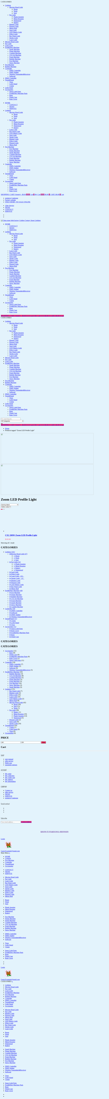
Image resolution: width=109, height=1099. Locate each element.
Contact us (8, 790)
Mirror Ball (13, 28)
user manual (9, 759)
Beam (16, 9)
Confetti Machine (15, 53)
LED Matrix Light (15, 32)
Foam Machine (14, 57)
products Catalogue (11, 198)
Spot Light (12, 30)
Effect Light (13, 34)
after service (9, 761)
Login (3, 839)
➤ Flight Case (14, 637)
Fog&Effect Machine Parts (18, 93)
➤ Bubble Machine (15, 597)
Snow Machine (14, 63)
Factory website (10, 200)
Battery (16, 23)
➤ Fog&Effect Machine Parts (19, 633)
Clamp (11, 86)
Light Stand (13, 84)
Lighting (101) (10, 552)
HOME (7, 103)
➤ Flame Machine (15, 595)
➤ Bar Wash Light (15, 587)
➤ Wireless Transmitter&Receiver (20, 617)
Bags (11, 95)
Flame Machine (14, 51)
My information (10, 781)
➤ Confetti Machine (16, 607)
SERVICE (12, 108)
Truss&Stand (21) (11, 619)
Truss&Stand (9, 80)
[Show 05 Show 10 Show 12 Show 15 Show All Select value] (6, 507)
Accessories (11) (10, 627)
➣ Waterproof (18, 570)
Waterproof (17, 21)
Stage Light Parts (15, 91)
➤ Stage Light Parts (16, 629)
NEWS (11, 107)
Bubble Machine (15, 59)
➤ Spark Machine (15, 603)
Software (12, 76)
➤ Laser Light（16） (16, 576)
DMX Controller (15, 70)
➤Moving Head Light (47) (18, 554)
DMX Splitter (14, 72)
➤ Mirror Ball (14, 589)
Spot (15, 13)
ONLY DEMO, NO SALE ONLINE (17, 202)
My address (9, 779)
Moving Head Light (16, 7)
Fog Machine (13, 61)
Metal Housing (19, 19)
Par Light (12, 15)
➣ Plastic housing (20, 564)
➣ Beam (16, 556)
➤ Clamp (12, 621)
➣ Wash (16, 558)
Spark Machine (14, 49)
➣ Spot (16, 560)
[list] (4, 509)
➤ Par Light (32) (15, 562)
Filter (43, 742)
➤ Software (13, 613)
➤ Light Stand (14, 623)
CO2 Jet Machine (15, 55)
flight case (8, 763)
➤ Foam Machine (15, 601)
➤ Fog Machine (14, 593)
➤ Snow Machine (15, 605)
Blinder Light (13, 24)
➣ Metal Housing (19, 566)
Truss (11, 82)
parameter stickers (11, 765)
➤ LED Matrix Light (16, 585)
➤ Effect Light (14, 574)
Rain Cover (13, 99)
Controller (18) (10, 609)
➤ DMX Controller (15, 611)
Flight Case (13, 97)
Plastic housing (19, 17)
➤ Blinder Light (14, 581)
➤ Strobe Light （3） (16, 578)
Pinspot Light (13, 26)
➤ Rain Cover (14, 631)
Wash (15, 11)
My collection (9, 776)
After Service (9, 205)
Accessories (9, 90)
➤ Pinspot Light (14, 583)
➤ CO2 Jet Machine (16, 599)
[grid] (2, 509)
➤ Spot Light (13, 572)
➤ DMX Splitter (14, 615)
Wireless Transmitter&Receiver (19, 74)
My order (8, 774)
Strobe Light (13, 38)
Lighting (8, 5)
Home (7, 428)
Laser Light (13, 40)
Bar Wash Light (14, 36)
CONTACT (13, 105)
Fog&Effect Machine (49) (14, 591)
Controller (8, 68)
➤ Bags (12, 635)
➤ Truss (12, 625)
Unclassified (9, 733)
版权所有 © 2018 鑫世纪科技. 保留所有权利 (54, 831)
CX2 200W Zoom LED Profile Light (21, 535)
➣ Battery (17, 568)
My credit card (10, 778)
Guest (10, 851)
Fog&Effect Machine (12, 47)
